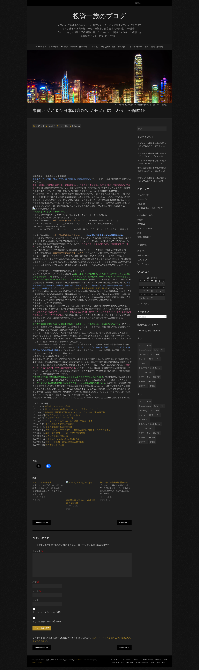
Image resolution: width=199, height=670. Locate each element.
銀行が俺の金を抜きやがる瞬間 (59, 424)
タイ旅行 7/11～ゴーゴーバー (60, 418)
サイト (35, 600)
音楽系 (152, 386)
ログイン (141, 251)
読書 (146, 47)
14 (152, 291)
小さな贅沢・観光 (108, 47)
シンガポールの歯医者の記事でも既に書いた (87, 288)
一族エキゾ (51, 126)
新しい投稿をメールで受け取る (46, 621)
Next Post (123, 522)
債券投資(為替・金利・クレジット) (84, 47)
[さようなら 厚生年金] (49, 491)
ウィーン (142, 359)
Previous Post (42, 522)
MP (162, 350)
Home (117, 105)
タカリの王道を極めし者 (56, 436)
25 (140, 298)
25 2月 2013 (39, 126)
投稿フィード (143, 255)
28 (152, 298)
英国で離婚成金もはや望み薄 (58, 427)
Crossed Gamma (145, 350)
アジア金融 (155, 354)
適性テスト (143, 386)
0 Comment (76, 126)
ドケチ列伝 (53, 47)
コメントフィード (145, 259)
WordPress (78, 660)
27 (148, 298)
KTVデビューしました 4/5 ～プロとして (65, 415)
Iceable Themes (36, 663)
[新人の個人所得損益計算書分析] (116, 491)
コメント (37, 551)
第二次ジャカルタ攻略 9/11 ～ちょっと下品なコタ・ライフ (72, 409)
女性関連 (142, 381)
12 (144, 291)
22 (156, 294)
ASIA (141, 345)
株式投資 (121, 47)
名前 (35, 581)
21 (152, 294)
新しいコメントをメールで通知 (46, 612)
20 (148, 294)
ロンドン (156, 377)
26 (144, 298)
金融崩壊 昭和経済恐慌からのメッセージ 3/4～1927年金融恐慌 (75, 412)
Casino (148, 345)
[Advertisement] (82, 151)
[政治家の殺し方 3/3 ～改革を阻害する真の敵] (81, 490)
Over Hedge (143, 354)
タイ (158, 359)
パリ (140, 372)
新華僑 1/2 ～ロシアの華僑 (57, 406)
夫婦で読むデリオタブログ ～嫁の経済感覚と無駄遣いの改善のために (78, 430)
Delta (156, 350)
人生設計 (64, 47)
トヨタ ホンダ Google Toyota (149, 368)
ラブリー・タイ (144, 377)
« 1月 (139, 304)
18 (140, 294)
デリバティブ (41, 47)
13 (148, 291)
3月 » (146, 304)
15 (156, 291)
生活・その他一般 (135, 47)
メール (36, 591)
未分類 (140, 219)
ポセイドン (149, 372)
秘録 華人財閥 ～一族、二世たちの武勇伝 (65, 433)
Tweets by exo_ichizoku (148, 330)
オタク (150, 359)
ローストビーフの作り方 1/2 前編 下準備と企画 (69, 421)
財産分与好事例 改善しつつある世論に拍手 (65, 441)
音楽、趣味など (157, 47)
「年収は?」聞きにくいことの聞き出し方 (64, 438)
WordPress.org (143, 264)
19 (144, 294)
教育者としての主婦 (54, 444)
